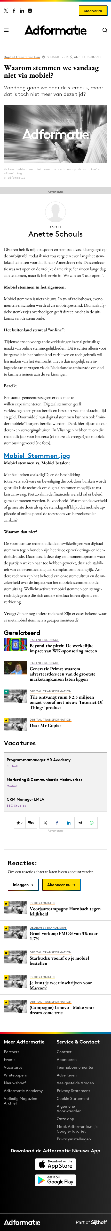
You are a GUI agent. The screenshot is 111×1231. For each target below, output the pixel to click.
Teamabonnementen (75, 1067)
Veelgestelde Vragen (75, 1082)
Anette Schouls (87, 57)
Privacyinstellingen (74, 1139)
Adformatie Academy (23, 1090)
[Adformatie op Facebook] (14, 11)
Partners (11, 1051)
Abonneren (67, 1059)
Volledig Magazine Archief (20, 1101)
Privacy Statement (73, 1090)
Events (9, 1059)
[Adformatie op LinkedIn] (22, 11)
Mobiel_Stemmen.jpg (37, 455)
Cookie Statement (73, 1098)
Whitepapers (15, 1075)
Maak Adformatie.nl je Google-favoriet (77, 1129)
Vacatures (13, 1067)
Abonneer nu (93, 11)
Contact (64, 1051)
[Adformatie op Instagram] (30, 11)
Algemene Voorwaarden (69, 1108)
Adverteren (67, 1075)
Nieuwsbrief (15, 1082)
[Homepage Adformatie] (55, 30)
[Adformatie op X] (6, 11)
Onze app (65, 1118)
